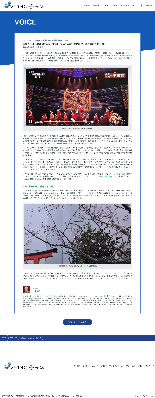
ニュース (104, 5)
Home (4, 338)
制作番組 (96, 5)
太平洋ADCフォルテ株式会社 (23, 5)
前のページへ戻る (77, 322)
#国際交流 (47, 40)
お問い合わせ (147, 5)
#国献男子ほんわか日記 (60, 40)
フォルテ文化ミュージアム (129, 5)
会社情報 (87, 5)
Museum (13, 338)
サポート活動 (137, 366)
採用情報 (113, 5)
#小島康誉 (38, 40)
